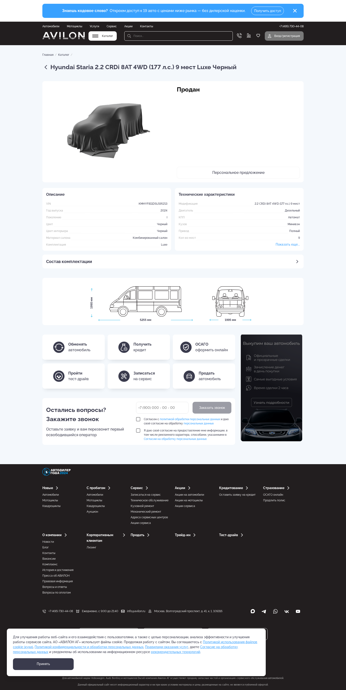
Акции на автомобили (189, 494)
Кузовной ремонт (142, 506)
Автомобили (50, 26)
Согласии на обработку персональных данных (175, 439)
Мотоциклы (74, 26)
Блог (45, 547)
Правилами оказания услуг (166, 647)
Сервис (112, 26)
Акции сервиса (141, 523)
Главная (47, 54)
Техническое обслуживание (150, 500)
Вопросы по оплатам (56, 592)
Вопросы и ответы (54, 587)
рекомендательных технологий (175, 652)
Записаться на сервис (146, 494)
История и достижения (57, 570)
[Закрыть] (295, 11)
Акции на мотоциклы (189, 500)
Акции (128, 26)
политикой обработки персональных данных (190, 419)
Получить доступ (267, 11)
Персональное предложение (238, 172)
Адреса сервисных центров (149, 517)
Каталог (63, 54)
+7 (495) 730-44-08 (60, 611)
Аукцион (92, 511)
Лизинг (91, 547)
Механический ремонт (146, 511)
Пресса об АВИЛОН (56, 575)
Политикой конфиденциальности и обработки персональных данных (89, 647)
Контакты (146, 26)
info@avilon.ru (136, 611)
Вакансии (49, 558)
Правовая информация (57, 581)
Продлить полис (274, 500)
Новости (48, 541)
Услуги (94, 26)
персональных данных (199, 423)
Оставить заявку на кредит (237, 494)
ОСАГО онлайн (273, 494)
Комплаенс (50, 564)
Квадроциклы (51, 506)
